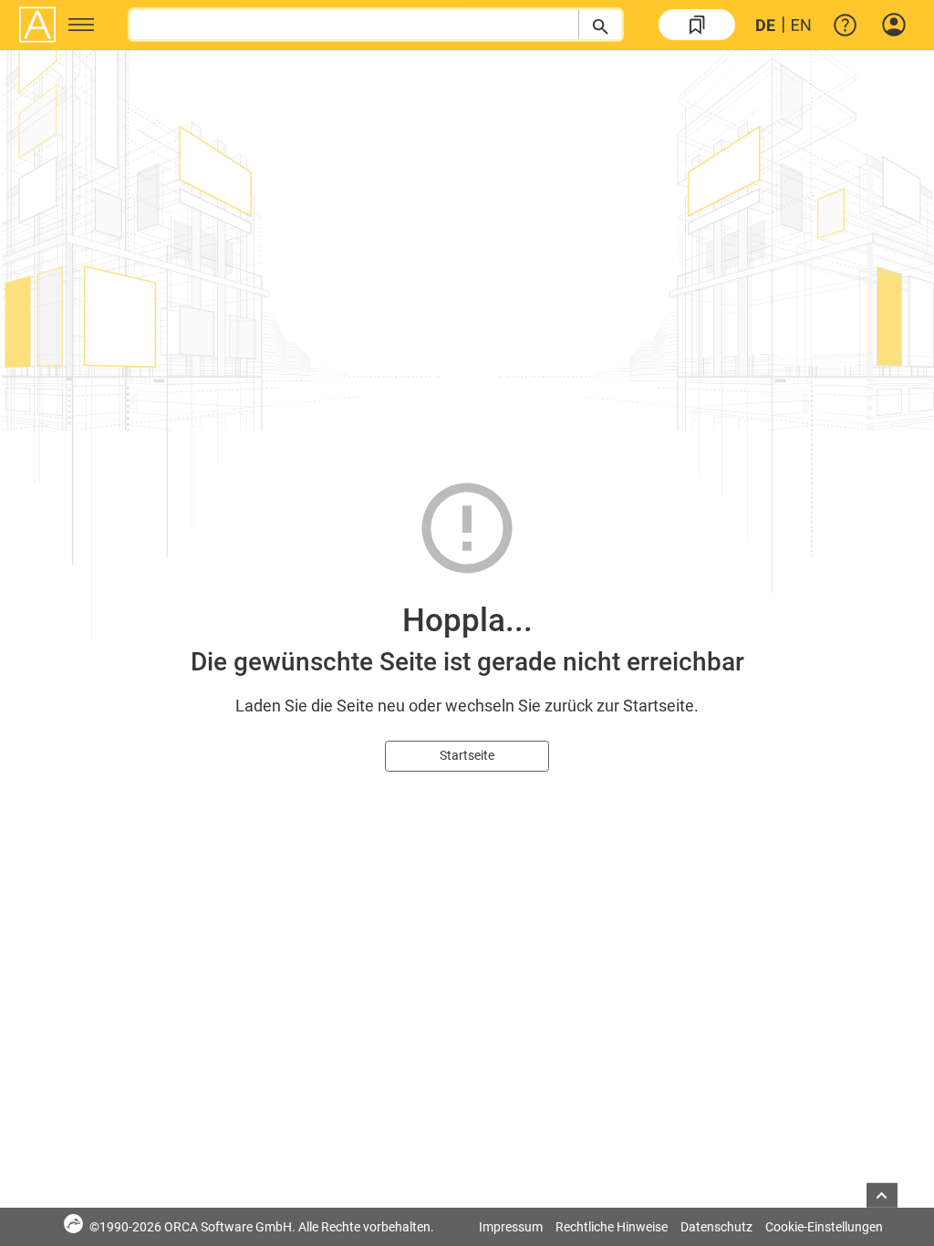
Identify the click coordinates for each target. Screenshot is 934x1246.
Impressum (511, 1227)
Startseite (467, 755)
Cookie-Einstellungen (824, 1227)
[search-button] (599, 24)
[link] (697, 24)
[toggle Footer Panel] (882, 1195)
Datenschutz (716, 1227)
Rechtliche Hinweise (611, 1227)
